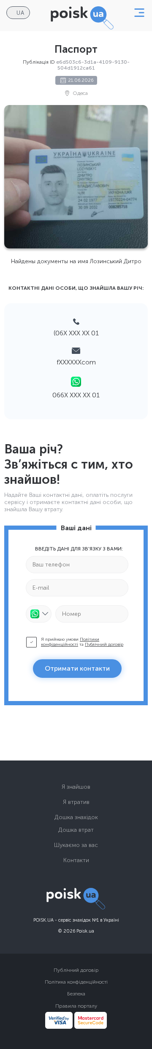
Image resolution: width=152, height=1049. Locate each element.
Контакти (76, 860)
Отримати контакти (77, 668)
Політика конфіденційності (76, 982)
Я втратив (76, 802)
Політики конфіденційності (70, 642)
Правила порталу (76, 1006)
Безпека (76, 994)
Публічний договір (104, 644)
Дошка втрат (76, 829)
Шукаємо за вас (76, 845)
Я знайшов (76, 786)
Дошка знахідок (76, 817)
